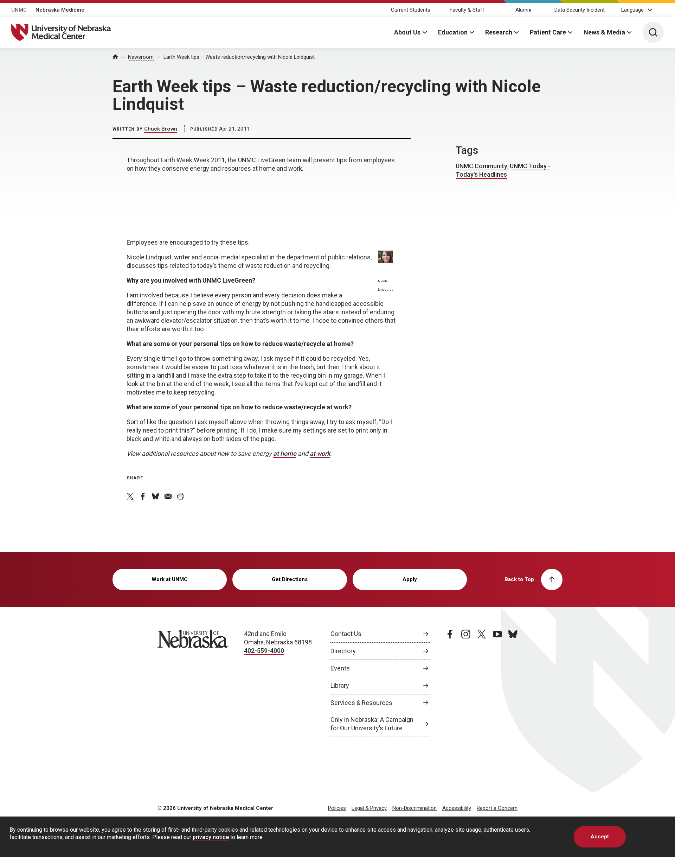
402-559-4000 (264, 650)
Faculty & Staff (467, 10)
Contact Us (345, 633)
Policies (337, 808)
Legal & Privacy (369, 808)
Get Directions (290, 579)
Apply (410, 579)
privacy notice (211, 837)
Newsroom (141, 57)
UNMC (19, 10)
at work (320, 453)
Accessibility (456, 808)
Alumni (523, 10)
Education (453, 32)
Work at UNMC (170, 579)
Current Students (410, 10)
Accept (600, 836)
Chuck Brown (160, 129)
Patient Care (548, 32)
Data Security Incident (579, 10)
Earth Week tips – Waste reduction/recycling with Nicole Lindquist (239, 57)
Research (498, 32)
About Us (407, 32)
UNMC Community (481, 166)
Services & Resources (361, 702)
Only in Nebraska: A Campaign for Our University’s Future (371, 724)
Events (340, 668)
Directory (343, 651)
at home (284, 453)
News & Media (604, 32)
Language (632, 10)
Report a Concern (497, 808)
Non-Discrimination (414, 808)
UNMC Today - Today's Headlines (503, 170)
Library (339, 685)
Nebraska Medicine (60, 10)
